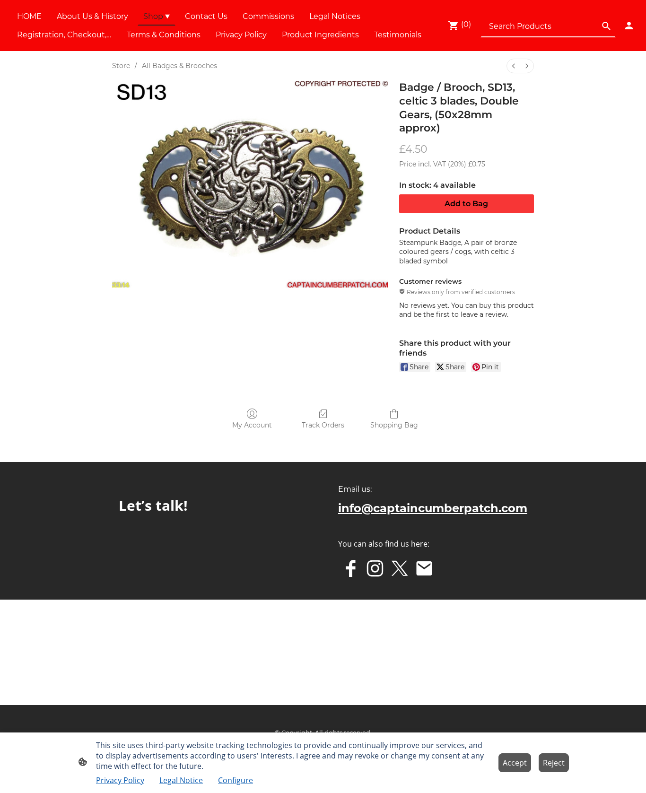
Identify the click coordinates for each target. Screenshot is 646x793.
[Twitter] (399, 568)
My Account (252, 425)
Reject (554, 763)
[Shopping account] (629, 25)
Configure (235, 780)
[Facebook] (350, 568)
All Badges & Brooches (179, 65)
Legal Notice (181, 780)
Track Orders (323, 425)
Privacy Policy (120, 780)
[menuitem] (513, 66)
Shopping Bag (394, 425)
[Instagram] (375, 568)
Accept (515, 763)
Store (121, 65)
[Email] (424, 568)
